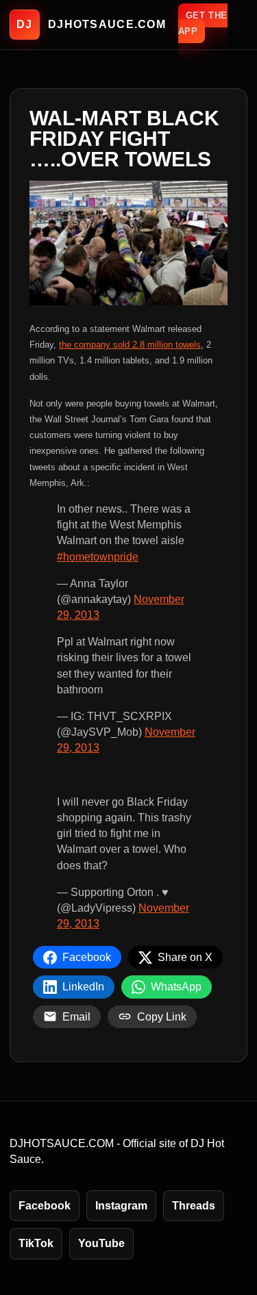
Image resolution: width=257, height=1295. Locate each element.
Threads (193, 1205)
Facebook (45, 1205)
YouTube (101, 1243)
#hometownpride (97, 557)
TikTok (36, 1243)
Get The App (203, 23)
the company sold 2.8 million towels (130, 344)
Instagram (121, 1205)
